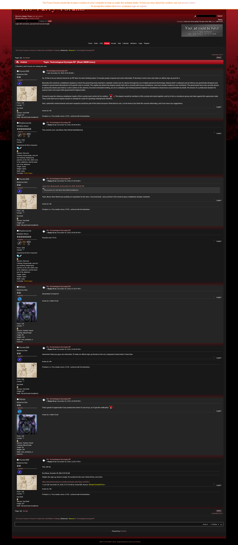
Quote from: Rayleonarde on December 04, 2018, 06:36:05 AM (63, 186)
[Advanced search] (195, 16)
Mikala (22, 287)
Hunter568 (24, 71)
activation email (33, 18)
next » (221, 54)
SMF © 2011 (112, 542)
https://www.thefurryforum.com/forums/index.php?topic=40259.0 (66, 482)
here (118, 6)
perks (214, 21)
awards (20, 80)
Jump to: (205, 524)
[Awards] (17, 111)
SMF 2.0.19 (103, 542)
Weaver (71, 50)
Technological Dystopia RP (57, 71)
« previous (214, 54)
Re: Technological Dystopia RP (59, 123)
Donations (180, 21)
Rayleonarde (25, 123)
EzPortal (123, 531)
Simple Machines (122, 542)
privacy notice (188, 3)
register (40, 16)
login (34, 16)
